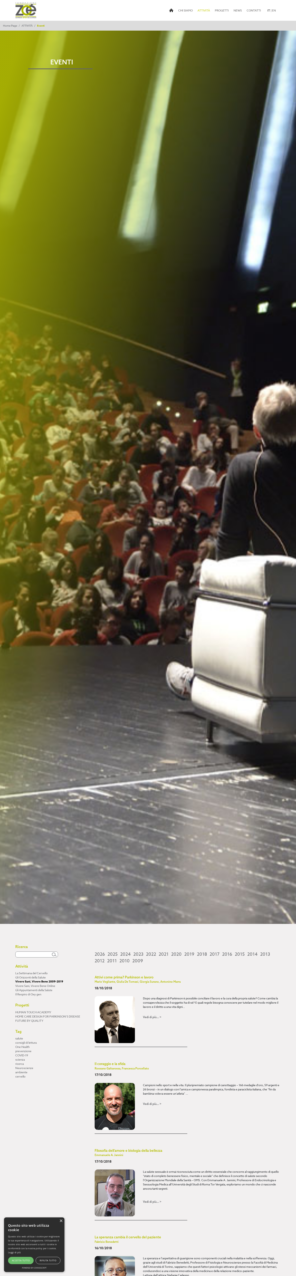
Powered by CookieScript (34, 1268)
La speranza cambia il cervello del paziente (128, 1239)
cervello (20, 1076)
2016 (227, 954)
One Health (22, 1047)
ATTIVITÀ (204, 10)
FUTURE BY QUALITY (29, 1021)
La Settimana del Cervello (31, 973)
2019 (189, 954)
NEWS (238, 10)
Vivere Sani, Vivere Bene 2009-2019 (39, 981)
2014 (252, 954)
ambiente (21, 1072)
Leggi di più (14, 1252)
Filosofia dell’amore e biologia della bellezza (128, 1152)
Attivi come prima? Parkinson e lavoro (138, 979)
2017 (214, 954)
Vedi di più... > (152, 1017)
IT (268, 10)
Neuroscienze (24, 1068)
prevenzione (23, 1051)
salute (19, 1038)
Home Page (10, 25)
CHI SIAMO (185, 10)
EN (274, 10)
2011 (112, 961)
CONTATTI (254, 10)
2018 (202, 954)
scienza (20, 1059)
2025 (113, 954)
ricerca (19, 1064)
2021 (164, 954)
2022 (151, 954)
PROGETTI (222, 10)
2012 (100, 961)
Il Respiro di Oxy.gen (28, 994)
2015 (240, 954)
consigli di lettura (26, 1042)
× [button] (60, 1220)
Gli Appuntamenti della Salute (33, 990)
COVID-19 (21, 1055)
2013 (265, 954)
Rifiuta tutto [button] (48, 1260)
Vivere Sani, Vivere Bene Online (35, 986)
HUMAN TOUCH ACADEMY (33, 1012)
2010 (124, 961)
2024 (125, 954)
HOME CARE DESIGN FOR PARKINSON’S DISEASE (47, 1016)
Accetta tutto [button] (21, 1260)
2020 (176, 954)
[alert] (34, 1244)
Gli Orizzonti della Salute (30, 977)
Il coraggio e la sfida (122, 1066)
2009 (137, 961)
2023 (138, 954)
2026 (100, 954)
